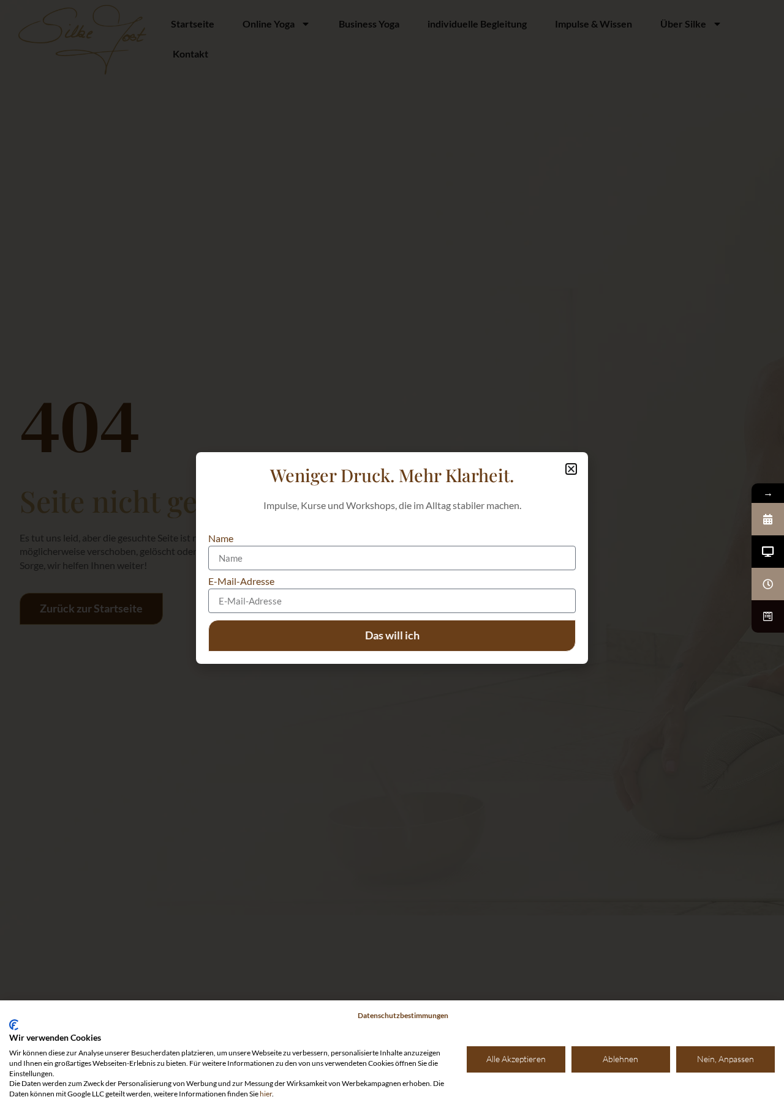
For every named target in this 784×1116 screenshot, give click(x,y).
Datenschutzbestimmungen (403, 1015)
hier (266, 1093)
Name (220, 539)
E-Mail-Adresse (241, 581)
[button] (571, 469)
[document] (392, 558)
